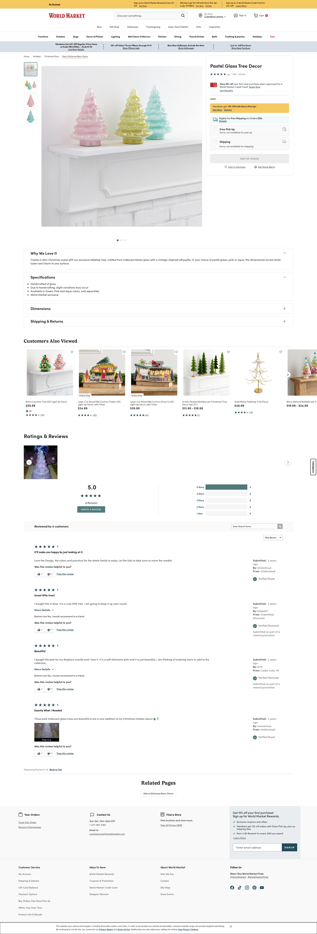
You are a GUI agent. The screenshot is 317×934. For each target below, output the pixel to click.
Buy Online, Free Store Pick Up (34, 900)
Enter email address (249, 847)
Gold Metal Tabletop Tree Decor (251, 401)
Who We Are (167, 874)
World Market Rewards (101, 874)
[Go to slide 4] (126, 240)
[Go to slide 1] (118, 240)
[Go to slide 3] (123, 240)
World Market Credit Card (103, 887)
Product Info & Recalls (30, 914)
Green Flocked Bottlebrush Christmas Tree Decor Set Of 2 (204, 403)
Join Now (143, 5)
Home (26, 56)
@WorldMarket (238, 877)
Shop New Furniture (240, 48)
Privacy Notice (106, 929)
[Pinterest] (254, 887)
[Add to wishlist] (72, 352)
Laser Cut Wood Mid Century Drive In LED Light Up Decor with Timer (152, 403)
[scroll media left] (29, 462)
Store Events (167, 894)
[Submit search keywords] (183, 15)
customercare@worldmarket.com (107, 833)
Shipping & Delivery (28, 880)
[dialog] (158, 928)
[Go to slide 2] (120, 240)
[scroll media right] (288, 462)
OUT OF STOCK (249, 158)
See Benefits (226, 90)
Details (208, 5)
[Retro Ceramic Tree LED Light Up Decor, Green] (27, 411)
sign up (289, 847)
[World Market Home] (67, 15)
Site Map (165, 887)
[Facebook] (232, 887)
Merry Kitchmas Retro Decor (75, 56)
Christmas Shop (51, 56)
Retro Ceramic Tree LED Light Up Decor (46, 401)
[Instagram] (247, 887)
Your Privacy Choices (188, 929)
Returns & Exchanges (29, 827)
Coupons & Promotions (101, 880)
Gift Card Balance (28, 887)
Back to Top (56, 769)
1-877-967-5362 (97, 825)
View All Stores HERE (171, 825)
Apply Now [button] (254, 86)
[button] (43, 36)
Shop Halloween (186, 48)
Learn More (241, 5)
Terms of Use (123, 929)
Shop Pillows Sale (131, 48)
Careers (164, 880)
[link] (261, 15)
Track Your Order (27, 822)
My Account (24, 874)
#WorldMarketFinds (258, 877)
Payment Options (27, 894)
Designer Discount (99, 894)
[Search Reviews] (280, 526)
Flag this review (65, 574)
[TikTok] (240, 887)
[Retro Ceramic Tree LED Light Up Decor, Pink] (30, 411)
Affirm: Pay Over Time (30, 907)
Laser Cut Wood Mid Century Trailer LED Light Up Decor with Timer (99, 403)
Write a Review (91, 509)
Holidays (37, 56)
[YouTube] (262, 887)
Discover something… (130, 15)
